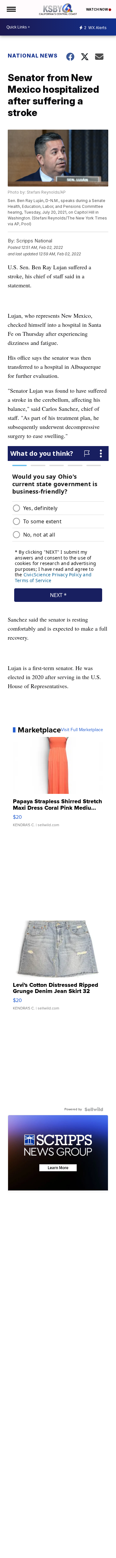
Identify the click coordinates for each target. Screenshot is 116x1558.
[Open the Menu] (11, 9)
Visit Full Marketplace (82, 730)
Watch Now (97, 9)
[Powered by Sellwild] (93, 1109)
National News (33, 55)
